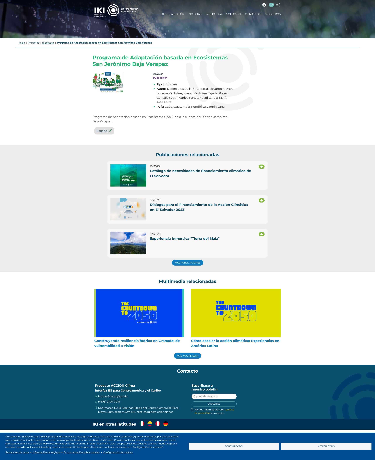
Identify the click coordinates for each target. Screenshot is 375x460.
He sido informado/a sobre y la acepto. (214, 411)
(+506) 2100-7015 (109, 401)
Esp (271, 5)
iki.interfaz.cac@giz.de (112, 396)
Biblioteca (214, 14)
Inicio (22, 42)
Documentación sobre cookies (82, 452)
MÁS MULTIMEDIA (187, 355)
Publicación (160, 77)
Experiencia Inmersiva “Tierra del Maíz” (184, 239)
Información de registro (46, 452)
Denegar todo (234, 446)
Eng (277, 5)
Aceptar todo (326, 446)
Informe (171, 84)
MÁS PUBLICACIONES (187, 262)
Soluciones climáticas (243, 14)
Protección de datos (17, 452)
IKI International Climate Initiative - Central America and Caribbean (116, 10)
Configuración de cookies (118, 452)
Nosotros (273, 14)
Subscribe (214, 404)
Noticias (195, 14)
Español (102, 131)
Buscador (264, 5)
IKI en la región (172, 14)
